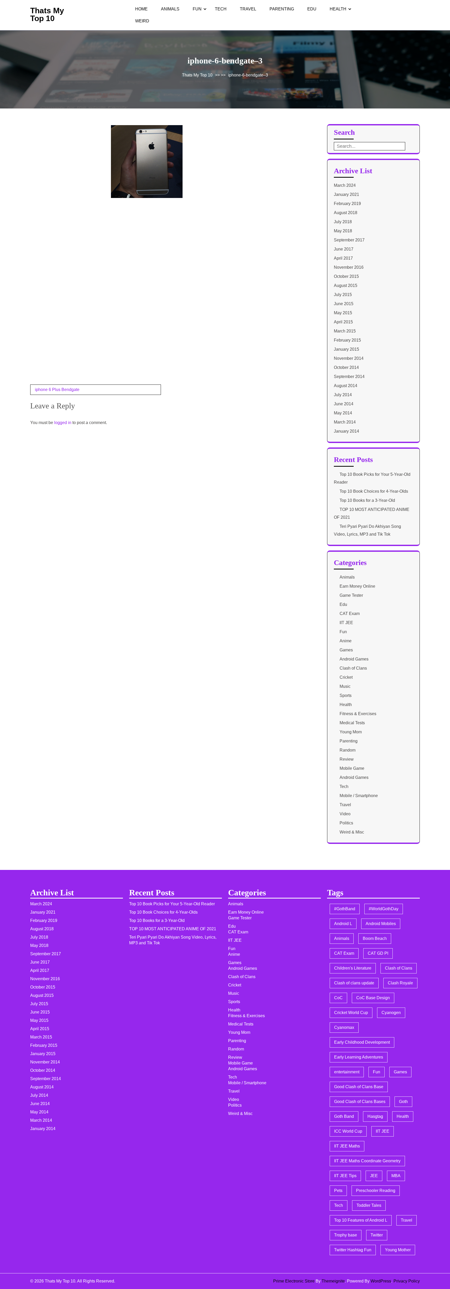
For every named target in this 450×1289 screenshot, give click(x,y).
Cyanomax (344, 1027)
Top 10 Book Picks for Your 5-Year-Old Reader (172, 904)
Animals (170, 9)
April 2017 (343, 258)
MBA (396, 1175)
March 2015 (345, 331)
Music (345, 686)
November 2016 (349, 267)
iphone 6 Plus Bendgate (57, 389)
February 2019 (347, 203)
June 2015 (343, 304)
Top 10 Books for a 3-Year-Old (367, 500)
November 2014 (349, 358)
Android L (343, 923)
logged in (62, 422)
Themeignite (333, 1281)
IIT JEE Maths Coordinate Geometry (367, 1161)
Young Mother (398, 1250)
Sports (346, 695)
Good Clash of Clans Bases (359, 1101)
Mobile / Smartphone (359, 795)
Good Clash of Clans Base (358, 1087)
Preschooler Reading (375, 1190)
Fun (197, 9)
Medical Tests (352, 723)
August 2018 (345, 212)
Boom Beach (375, 938)
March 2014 (345, 422)
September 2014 (349, 376)
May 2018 (343, 231)
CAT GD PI (378, 953)
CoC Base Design (373, 998)
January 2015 (346, 349)
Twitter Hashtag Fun (352, 1250)
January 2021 (346, 194)
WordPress (381, 1281)
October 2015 (346, 276)
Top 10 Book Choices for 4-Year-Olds (374, 491)
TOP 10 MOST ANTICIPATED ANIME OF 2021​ (172, 929)
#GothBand (344, 909)
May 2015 (343, 313)
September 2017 (349, 240)
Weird (142, 21)
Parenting (282, 9)
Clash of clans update (354, 983)
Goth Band (344, 1116)
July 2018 (343, 222)
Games (346, 650)
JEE (374, 1175)
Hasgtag (375, 1116)
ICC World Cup (348, 1131)
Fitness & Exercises (358, 713)
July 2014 (343, 395)
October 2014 (346, 367)
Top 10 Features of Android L (360, 1220)
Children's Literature (352, 968)
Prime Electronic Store (294, 1281)
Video (345, 814)
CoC (338, 998)
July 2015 (343, 294)
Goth (403, 1101)
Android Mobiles (381, 923)
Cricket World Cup (351, 1012)
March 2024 (345, 185)
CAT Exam (350, 613)
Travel (248, 9)
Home (141, 9)
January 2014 (346, 431)
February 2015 (347, 340)
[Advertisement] (69, 160)
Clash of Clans (353, 668)
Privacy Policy (406, 1281)
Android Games (354, 659)
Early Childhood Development (362, 1042)
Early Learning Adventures (358, 1057)
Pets (338, 1190)
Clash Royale (400, 983)
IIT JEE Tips (345, 1175)
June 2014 (343, 404)
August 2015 (345, 285)
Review (347, 759)
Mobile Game (352, 768)
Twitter (377, 1235)
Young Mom (351, 732)
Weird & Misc (352, 832)
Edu (311, 9)
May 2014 (343, 413)
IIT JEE (346, 622)
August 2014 (345, 385)
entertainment (346, 1072)
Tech (221, 9)
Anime (346, 641)
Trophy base (345, 1235)
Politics (346, 823)
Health (338, 9)
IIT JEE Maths (347, 1146)
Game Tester (351, 595)
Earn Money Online (357, 586)
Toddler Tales (369, 1205)
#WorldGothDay (383, 909)
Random (347, 750)
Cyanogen (391, 1012)
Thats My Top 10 (47, 14)
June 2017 (343, 249)
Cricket (346, 677)
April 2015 (343, 322)
